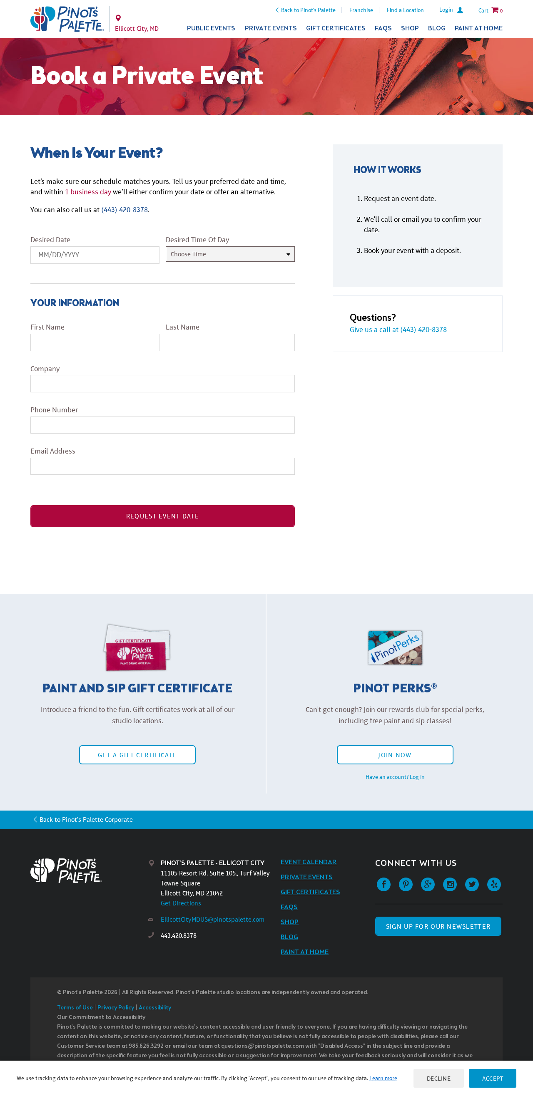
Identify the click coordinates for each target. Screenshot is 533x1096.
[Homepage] (89, 870)
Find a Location (405, 10)
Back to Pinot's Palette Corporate (86, 819)
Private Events (271, 28)
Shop (410, 28)
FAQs (383, 28)
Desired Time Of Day (197, 240)
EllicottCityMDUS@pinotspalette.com (212, 919)
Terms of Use (75, 1008)
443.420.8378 (179, 936)
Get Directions (181, 903)
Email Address (52, 451)
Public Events (211, 28)
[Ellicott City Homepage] (67, 19)
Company (45, 369)
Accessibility (155, 1008)
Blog (437, 28)
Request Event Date (162, 516)
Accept (492, 1078)
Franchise (361, 10)
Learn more (383, 1078)
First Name (47, 327)
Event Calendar (309, 862)
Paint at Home (479, 28)
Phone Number (54, 410)
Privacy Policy (115, 1008)
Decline (439, 1078)
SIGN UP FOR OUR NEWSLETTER (438, 926)
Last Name (182, 327)
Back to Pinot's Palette (308, 10)
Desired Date (50, 240)
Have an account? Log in (395, 777)
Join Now (394, 755)
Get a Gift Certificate (137, 755)
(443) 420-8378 (124, 210)
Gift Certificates (336, 28)
